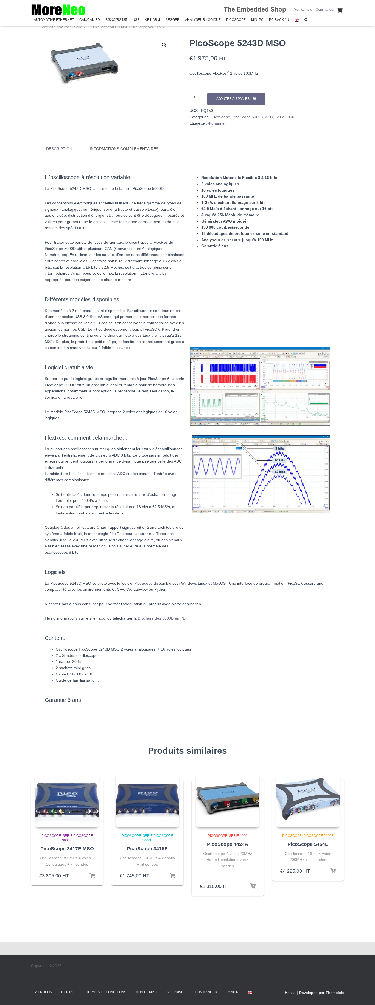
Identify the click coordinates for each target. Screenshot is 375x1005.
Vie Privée (176, 992)
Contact (69, 992)
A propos (43, 992)
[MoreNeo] (58, 9)
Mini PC (257, 19)
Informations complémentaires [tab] (124, 149)
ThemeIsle (335, 992)
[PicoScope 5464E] (308, 799)
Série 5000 (82, 27)
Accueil (47, 27)
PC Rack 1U (279, 19)
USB (136, 19)
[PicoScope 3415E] (147, 799)
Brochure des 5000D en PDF (163, 618)
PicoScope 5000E (318, 836)
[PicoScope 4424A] (227, 799)
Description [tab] (59, 149)
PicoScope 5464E (307, 844)
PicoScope (236, 19)
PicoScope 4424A (227, 844)
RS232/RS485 (116, 19)
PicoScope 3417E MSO (67, 848)
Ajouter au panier (233, 99)
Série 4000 (238, 836)
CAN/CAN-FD (89, 19)
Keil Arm (152, 19)
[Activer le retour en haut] (364, 994)
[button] (164, 45)
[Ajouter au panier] (92, 876)
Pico (100, 618)
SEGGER (173, 19)
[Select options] (253, 886)
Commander (325, 10)
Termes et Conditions (106, 992)
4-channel (216, 123)
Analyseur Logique (203, 19)
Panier (232, 992)
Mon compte (303, 10)
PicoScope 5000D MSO (110, 27)
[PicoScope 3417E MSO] (67, 799)
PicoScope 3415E (147, 848)
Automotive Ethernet (54, 19)
